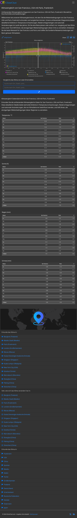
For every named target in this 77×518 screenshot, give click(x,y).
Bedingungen (34, 514)
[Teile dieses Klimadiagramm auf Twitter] (71, 37)
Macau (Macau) (9, 352)
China (6, 461)
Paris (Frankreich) (10, 344)
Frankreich (7, 454)
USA (5, 458)
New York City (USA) (11, 367)
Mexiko (6, 469)
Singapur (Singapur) (11, 360)
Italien (6, 473)
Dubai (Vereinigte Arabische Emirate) (17, 356)
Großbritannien (9, 481)
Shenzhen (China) (10, 387)
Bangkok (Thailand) (11, 337)
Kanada (6, 500)
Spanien (7, 465)
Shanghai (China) (10, 379)
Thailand (7, 485)
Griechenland (8, 492)
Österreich (7, 504)
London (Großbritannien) (13, 348)
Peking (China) (9, 383)
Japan (6, 508)
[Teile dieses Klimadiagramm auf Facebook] (68, 37)
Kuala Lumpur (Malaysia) (12, 364)
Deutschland (8, 488)
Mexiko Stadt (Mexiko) (12, 340)
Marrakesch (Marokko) (12, 375)
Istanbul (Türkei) (9, 371)
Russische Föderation (11, 496)
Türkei (6, 477)
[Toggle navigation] (73, 2)
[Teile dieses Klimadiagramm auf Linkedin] (74, 37)
